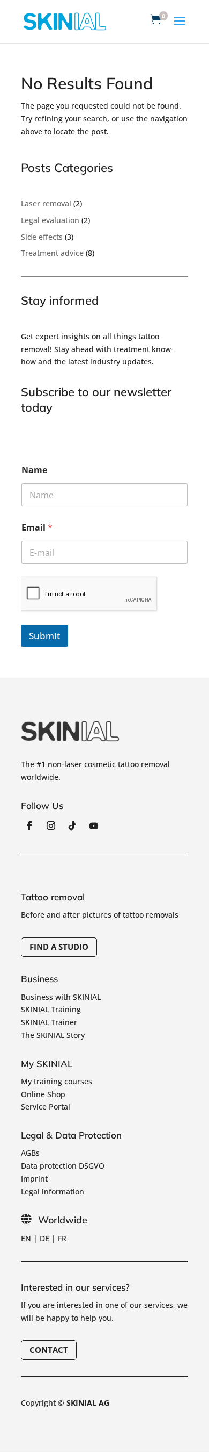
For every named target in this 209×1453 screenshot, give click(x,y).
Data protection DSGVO (62, 1166)
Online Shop (43, 1094)
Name (34, 470)
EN (26, 1238)
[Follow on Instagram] (50, 825)
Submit (44, 635)
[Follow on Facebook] (29, 825)
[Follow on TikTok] (72, 825)
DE (44, 1238)
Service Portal (45, 1106)
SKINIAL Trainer (49, 1022)
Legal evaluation (50, 220)
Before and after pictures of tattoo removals (99, 915)
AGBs (30, 1153)
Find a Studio (58, 946)
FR (62, 1238)
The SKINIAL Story (53, 1035)
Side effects (42, 237)
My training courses (56, 1081)
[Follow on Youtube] (93, 825)
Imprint (34, 1178)
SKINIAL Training (51, 1009)
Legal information (52, 1191)
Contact (48, 1349)
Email (37, 527)
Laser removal (46, 203)
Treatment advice (52, 253)
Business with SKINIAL (61, 997)
